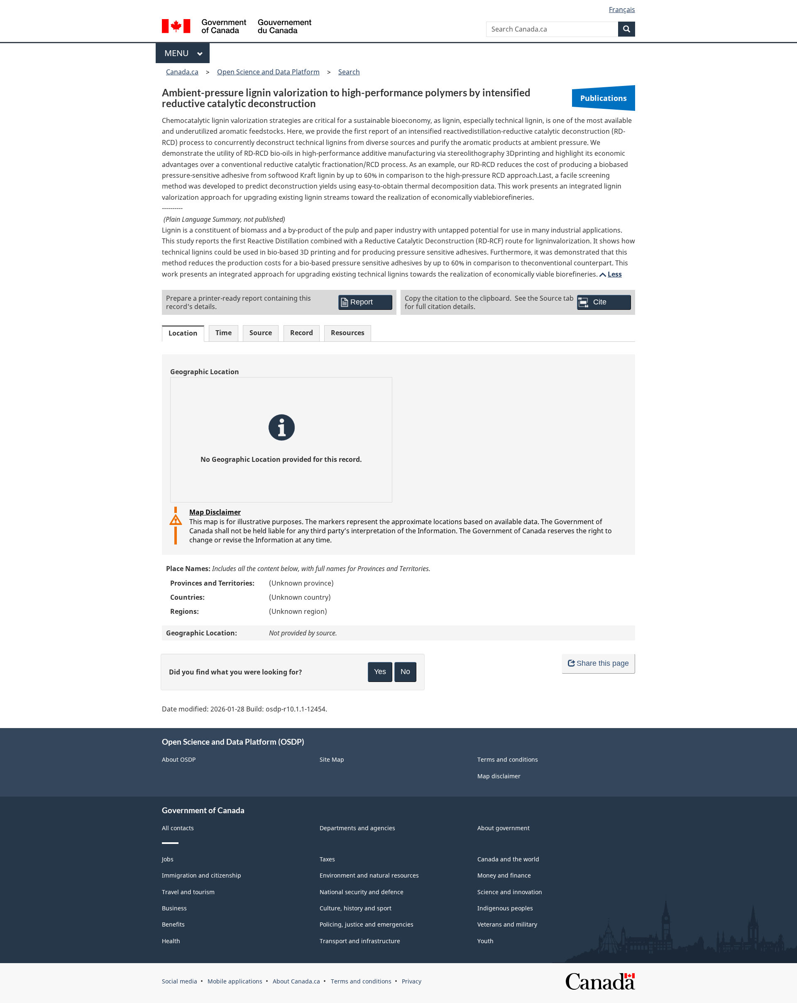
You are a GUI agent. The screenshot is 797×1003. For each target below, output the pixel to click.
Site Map (332, 759)
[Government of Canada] (236, 27)
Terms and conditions (507, 759)
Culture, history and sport (355, 908)
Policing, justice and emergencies (366, 924)
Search (349, 71)
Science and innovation (509, 892)
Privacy (411, 981)
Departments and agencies (357, 828)
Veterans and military (507, 924)
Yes (380, 671)
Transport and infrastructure (360, 941)
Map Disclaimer (215, 512)
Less (610, 274)
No (405, 671)
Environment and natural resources (369, 875)
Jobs (168, 859)
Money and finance (504, 875)
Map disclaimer (499, 776)
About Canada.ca (296, 981)
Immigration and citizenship (201, 875)
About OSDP (179, 759)
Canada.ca (182, 71)
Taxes (327, 859)
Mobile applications (235, 981)
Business (174, 908)
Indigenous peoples (505, 908)
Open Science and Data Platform (268, 71)
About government (503, 828)
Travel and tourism (188, 892)
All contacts (178, 828)
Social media (179, 981)
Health (171, 941)
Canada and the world (508, 859)
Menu (178, 53)
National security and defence (361, 892)
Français (622, 9)
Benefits (173, 924)
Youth (485, 941)
